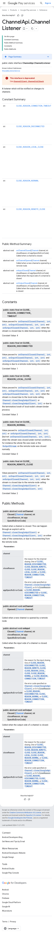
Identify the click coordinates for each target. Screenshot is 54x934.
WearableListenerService (11, 71)
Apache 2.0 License (33, 815)
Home (4, 10)
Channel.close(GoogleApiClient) (20, 400)
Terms (4, 922)
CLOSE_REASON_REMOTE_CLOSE (30, 209)
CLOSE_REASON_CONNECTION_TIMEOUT (33, 106)
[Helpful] (18, 15)
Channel (34, 250)
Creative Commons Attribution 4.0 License (25, 813)
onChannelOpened (24, 260)
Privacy (13, 922)
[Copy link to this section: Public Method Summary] (34, 244)
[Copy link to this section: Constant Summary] (28, 99)
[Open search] (41, 3)
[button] (27, 56)
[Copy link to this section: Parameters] (17, 546)
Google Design (8, 857)
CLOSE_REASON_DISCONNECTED (30, 126)
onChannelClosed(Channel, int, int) (29, 436)
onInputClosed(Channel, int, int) (27, 324)
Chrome (5, 894)
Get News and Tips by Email (13, 841)
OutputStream (9, 446)
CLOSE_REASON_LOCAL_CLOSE (30, 147)
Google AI (6, 907)
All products (7, 911)
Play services (26, 3)
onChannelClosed (23, 250)
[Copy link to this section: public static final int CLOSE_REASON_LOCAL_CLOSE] (10, 382)
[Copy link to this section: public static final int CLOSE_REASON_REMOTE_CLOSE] (10, 467)
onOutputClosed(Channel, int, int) (21, 328)
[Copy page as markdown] (32, 28)
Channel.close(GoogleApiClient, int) (22, 403)
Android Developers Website (13, 853)
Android (5, 890)
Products (13, 10)
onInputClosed (22, 270)
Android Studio (8, 869)
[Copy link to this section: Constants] (19, 302)
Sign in (48, 3)
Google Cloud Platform (11, 902)
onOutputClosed (23, 283)
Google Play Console (10, 873)
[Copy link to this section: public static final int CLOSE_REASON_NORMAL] (28, 425)
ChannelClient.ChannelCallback (29, 81)
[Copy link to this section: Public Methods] (27, 503)
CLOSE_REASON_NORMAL (27, 181)
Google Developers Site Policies (20, 818)
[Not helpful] (22, 15)
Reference (43, 10)
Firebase (5, 898)
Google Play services (28, 10)
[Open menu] (4, 3)
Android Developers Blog (12, 837)
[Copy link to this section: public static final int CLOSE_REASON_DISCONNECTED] (10, 349)
